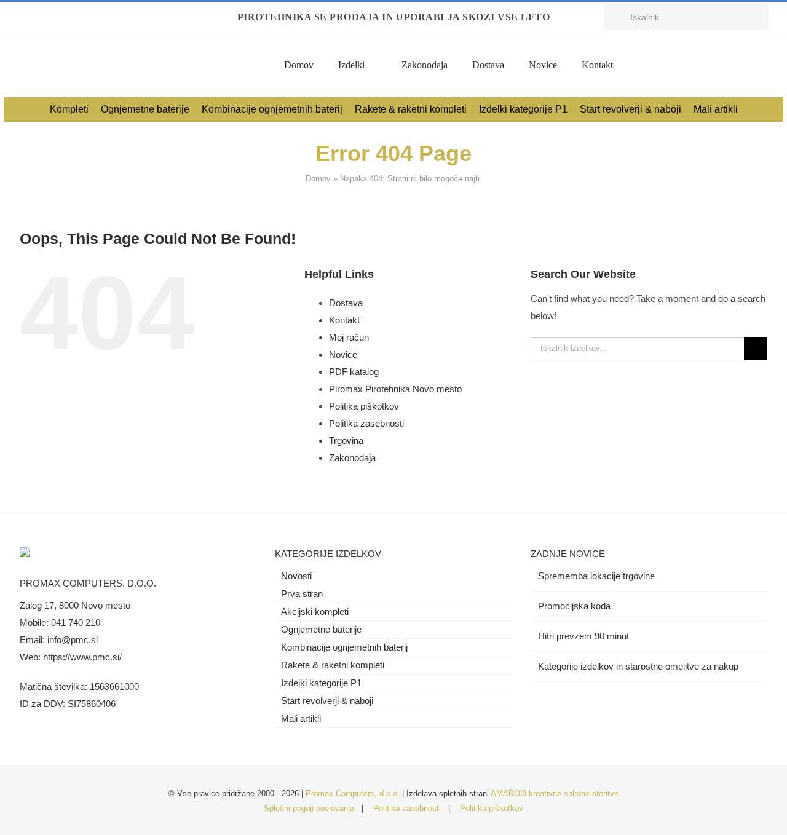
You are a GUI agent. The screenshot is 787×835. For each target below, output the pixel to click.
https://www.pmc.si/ (82, 657)
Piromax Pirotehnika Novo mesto (395, 389)
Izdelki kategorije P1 (321, 683)
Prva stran (302, 593)
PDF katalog (354, 371)
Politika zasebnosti (366, 423)
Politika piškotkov (364, 406)
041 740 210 (75, 622)
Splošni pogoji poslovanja (309, 808)
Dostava (346, 303)
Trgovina (346, 440)
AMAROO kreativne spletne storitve (555, 793)
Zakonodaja (352, 458)
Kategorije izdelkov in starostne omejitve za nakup (638, 666)
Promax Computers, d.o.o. (353, 793)
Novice (343, 354)
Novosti (296, 576)
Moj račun (349, 337)
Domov (318, 178)
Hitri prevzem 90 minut (583, 636)
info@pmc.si (72, 640)
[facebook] (22, 17)
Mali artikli (301, 718)
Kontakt (344, 320)
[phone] (81, 17)
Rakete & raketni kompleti (332, 665)
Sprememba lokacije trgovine (596, 576)
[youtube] (41, 17)
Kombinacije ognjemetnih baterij (344, 647)
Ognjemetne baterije (321, 629)
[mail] (61, 17)
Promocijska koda (574, 606)
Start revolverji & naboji (327, 700)
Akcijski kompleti (315, 611)
